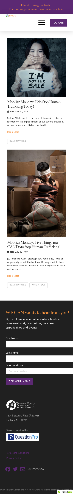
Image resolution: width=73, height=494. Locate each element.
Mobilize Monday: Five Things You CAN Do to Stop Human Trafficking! (33, 244)
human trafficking (18, 141)
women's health (39, 285)
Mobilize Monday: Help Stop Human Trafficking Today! (34, 104)
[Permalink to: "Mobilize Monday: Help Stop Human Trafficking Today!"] (36, 67)
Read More (13, 131)
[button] (42, 22)
